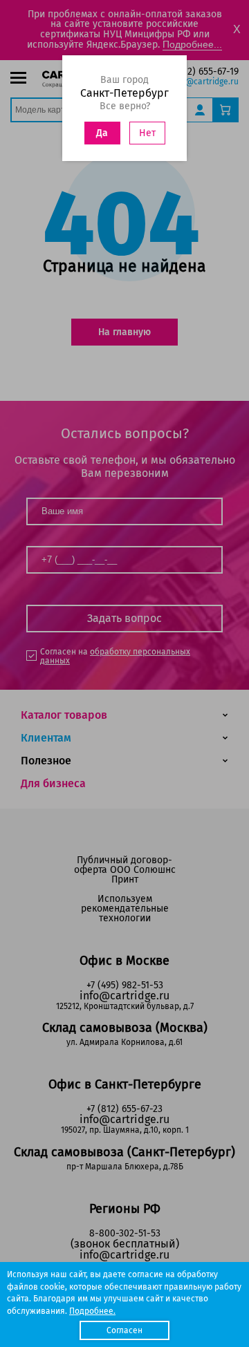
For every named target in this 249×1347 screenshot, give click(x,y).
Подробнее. (92, 1311)
